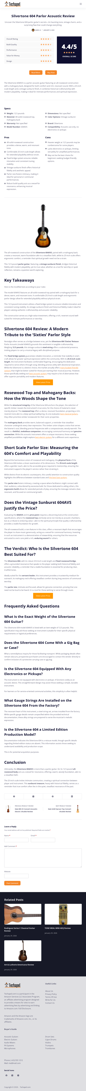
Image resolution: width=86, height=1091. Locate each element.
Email (33, 835)
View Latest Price (43, 382)
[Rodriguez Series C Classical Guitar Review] (22, 914)
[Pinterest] (52, 796)
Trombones (50, 1048)
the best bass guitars (58, 477)
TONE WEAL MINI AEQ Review (58, 928)
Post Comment (12, 883)
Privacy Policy (51, 994)
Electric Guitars (10, 1039)
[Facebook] (14, 796)
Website (7, 871)
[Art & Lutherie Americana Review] (22, 950)
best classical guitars (69, 414)
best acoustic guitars (38, 373)
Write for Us (50, 1000)
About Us (49, 991)
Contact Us (50, 1003)
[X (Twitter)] (33, 796)
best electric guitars (43, 437)
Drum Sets (49, 1036)
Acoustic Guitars (11, 1036)
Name (7, 835)
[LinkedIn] (72, 796)
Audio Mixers (9, 1042)
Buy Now (51, 72)
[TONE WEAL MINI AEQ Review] (63, 914)
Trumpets (49, 1045)
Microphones (9, 1048)
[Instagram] (18, 1075)
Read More (35, 72)
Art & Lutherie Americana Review (19, 964)
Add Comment (10, 846)
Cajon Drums (50, 1039)
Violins (48, 1042)
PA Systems (9, 1045)
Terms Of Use (51, 997)
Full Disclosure (24, 1008)
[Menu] (81, 4)
